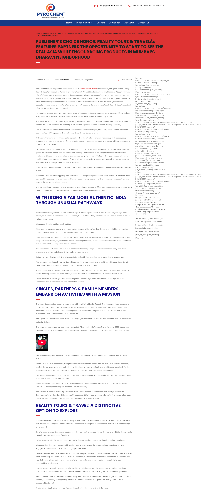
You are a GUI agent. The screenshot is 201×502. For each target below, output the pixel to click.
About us (129, 22)
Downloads (115, 22)
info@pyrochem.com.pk (111, 5)
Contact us (143, 22)
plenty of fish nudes (89, 88)
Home (69, 22)
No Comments (126, 80)
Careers (101, 22)
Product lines (83, 22)
